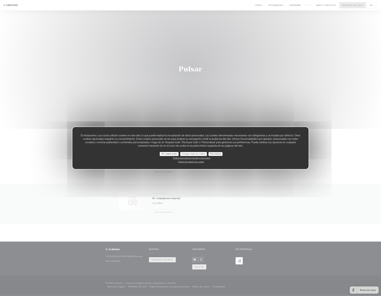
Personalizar (215, 154)
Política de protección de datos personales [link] (191, 158)
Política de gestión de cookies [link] (191, 162)
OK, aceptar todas (169, 154)
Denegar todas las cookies (193, 154)
